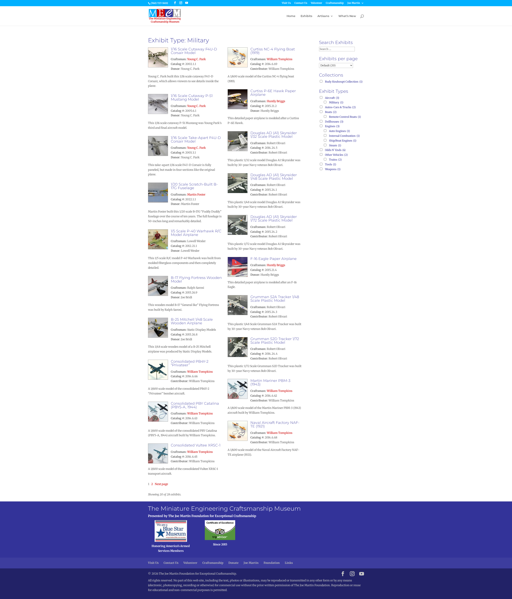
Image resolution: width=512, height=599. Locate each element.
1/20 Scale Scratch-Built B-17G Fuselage (194, 186)
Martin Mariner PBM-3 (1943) (270, 382)
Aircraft (332, 98)
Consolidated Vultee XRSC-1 (195, 445)
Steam (335, 145)
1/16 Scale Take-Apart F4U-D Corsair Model (196, 140)
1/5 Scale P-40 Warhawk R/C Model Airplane (196, 233)
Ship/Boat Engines (342, 140)
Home (291, 16)
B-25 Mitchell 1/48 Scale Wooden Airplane (192, 321)
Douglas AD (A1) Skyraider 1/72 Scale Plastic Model (273, 219)
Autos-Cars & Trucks (340, 107)
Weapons (333, 169)
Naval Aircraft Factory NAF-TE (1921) (274, 424)
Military (336, 102)
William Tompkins (200, 371)
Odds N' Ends (335, 150)
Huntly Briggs (276, 101)
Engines (332, 126)
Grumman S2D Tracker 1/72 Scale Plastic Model (274, 341)
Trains (335, 159)
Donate (233, 563)
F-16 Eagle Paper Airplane (273, 259)
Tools (330, 164)
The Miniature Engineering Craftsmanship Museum (224, 508)
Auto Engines (339, 131)
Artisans (323, 16)
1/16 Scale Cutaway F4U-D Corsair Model (194, 51)
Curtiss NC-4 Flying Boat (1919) (272, 51)
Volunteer (316, 3)
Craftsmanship (335, 3)
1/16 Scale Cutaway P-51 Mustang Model (192, 98)
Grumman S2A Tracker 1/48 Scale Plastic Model (274, 299)
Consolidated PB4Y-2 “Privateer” (189, 363)
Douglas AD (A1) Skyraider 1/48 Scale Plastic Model (273, 177)
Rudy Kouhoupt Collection (344, 81)
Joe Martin (353, 3)
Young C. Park (196, 59)
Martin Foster (196, 194)
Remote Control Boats (345, 117)
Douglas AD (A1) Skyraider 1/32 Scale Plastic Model (273, 135)
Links (289, 563)
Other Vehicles (336, 155)
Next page (161, 484)
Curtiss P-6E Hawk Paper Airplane (273, 93)
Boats (331, 112)
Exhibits (306, 16)
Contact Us (300, 3)
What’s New (347, 16)
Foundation (272, 563)
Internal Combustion (344, 136)
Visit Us (286, 3)
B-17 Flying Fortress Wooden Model (196, 280)
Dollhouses (334, 121)
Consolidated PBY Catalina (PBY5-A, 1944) (195, 405)
